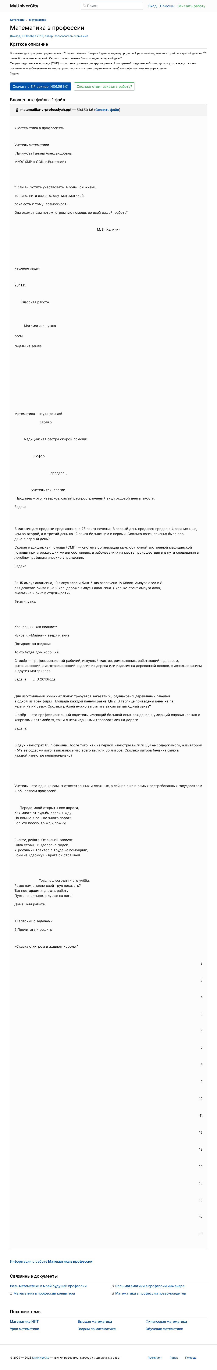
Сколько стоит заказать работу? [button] (104, 86)
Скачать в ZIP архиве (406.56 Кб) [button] (40, 86)
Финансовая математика (166, 1321)
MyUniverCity (40, 1357)
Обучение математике (164, 1329)
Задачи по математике (97, 1329)
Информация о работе (51, 1261)
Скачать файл (107, 110)
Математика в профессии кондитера (44, 1293)
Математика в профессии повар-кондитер (150, 1293)
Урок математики (24, 1329)
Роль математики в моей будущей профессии (48, 1286)
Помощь (167, 6)
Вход (152, 6)
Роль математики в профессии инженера (149, 1286)
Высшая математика (95, 1321)
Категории (17, 19)
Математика (37, 19)
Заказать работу (191, 6)
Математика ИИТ (24, 1321)
